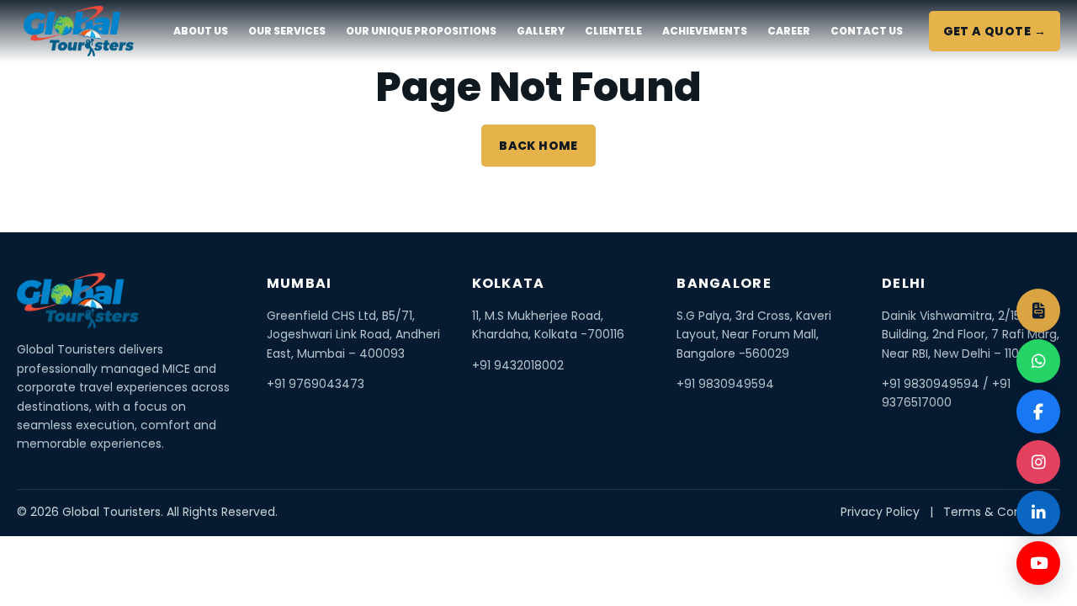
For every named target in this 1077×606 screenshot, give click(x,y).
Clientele (613, 31)
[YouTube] (1038, 563)
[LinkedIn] (1038, 512)
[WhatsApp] (1038, 361)
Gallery (541, 31)
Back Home (538, 145)
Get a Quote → (994, 31)
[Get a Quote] (1038, 310)
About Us (200, 31)
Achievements (704, 31)
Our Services (287, 31)
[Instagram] (1038, 462)
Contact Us (866, 31)
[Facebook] (1038, 411)
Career (788, 31)
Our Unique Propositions (421, 31)
